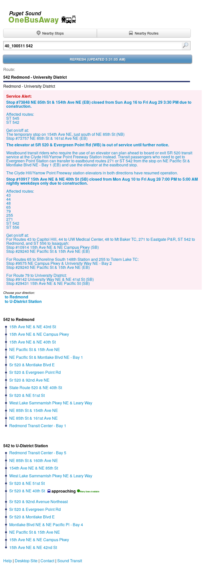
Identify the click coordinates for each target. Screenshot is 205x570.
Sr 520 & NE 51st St (27, 395)
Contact (47, 560)
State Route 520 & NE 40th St (35, 387)
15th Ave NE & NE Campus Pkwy (39, 334)
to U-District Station (23, 301)
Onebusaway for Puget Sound (40, 15)
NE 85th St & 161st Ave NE (33, 418)
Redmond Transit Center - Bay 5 (37, 452)
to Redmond (16, 297)
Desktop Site (26, 560)
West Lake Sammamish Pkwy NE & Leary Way (50, 403)
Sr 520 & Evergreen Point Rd (35, 372)
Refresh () (98, 59)
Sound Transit (69, 560)
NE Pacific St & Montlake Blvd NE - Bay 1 (46, 357)
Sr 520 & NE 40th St (27, 491)
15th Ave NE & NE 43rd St (32, 326)
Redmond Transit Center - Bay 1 (37, 425)
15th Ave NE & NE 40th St (32, 342)
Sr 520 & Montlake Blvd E (32, 365)
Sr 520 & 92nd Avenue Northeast (38, 501)
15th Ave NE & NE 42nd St (33, 547)
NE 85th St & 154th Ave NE (33, 410)
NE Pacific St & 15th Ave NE (34, 349)
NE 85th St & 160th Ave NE (33, 460)
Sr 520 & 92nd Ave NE (29, 380)
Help (7, 560)
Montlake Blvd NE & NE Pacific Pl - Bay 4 (46, 524)
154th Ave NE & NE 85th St (33, 468)
